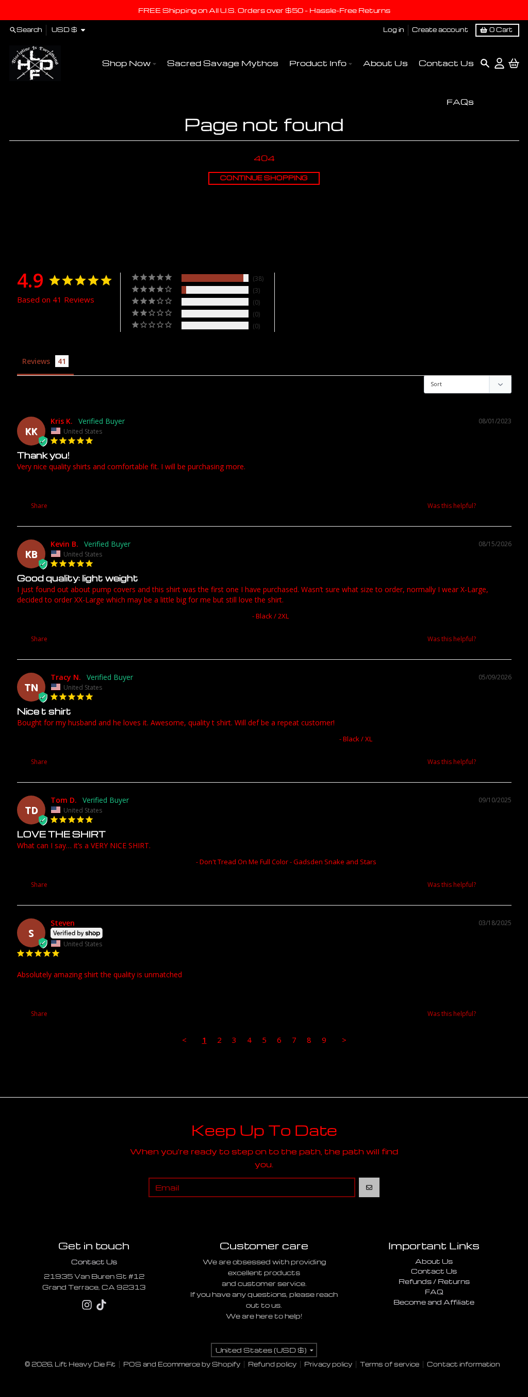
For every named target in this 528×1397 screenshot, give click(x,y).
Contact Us (94, 1261)
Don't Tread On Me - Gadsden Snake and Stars (90, 482)
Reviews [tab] (36, 361)
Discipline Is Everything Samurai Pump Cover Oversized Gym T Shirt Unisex (133, 616)
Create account (440, 30)
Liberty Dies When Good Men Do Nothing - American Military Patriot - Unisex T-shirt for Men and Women (178, 990)
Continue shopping (264, 178)
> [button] (344, 1040)
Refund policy (272, 1364)
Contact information (463, 1364)
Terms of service (389, 1364)
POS (132, 1364)
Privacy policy (328, 1364)
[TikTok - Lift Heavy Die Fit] (101, 1304)
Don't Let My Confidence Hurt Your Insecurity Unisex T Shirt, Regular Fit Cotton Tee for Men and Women (177, 738)
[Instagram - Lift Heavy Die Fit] (86, 1304)
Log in (393, 30)
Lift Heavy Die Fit (85, 1364)
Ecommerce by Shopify (199, 1364)
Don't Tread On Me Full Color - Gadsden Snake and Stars (105, 861)
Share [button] (38, 505)
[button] (488, 505)
